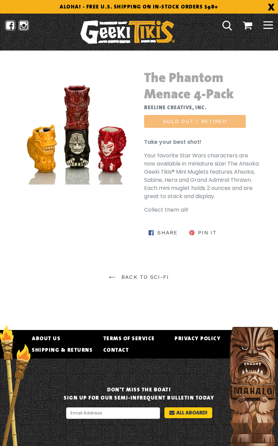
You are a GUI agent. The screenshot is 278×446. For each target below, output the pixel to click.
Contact (116, 350)
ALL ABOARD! (191, 412)
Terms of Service (129, 338)
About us (46, 338)
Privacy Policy (198, 338)
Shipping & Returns (62, 350)
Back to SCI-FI (144, 277)
